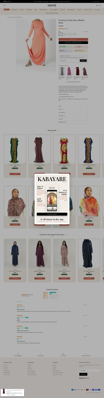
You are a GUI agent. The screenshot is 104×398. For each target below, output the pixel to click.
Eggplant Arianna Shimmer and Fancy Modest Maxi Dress (15, 393)
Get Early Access (52, 214)
